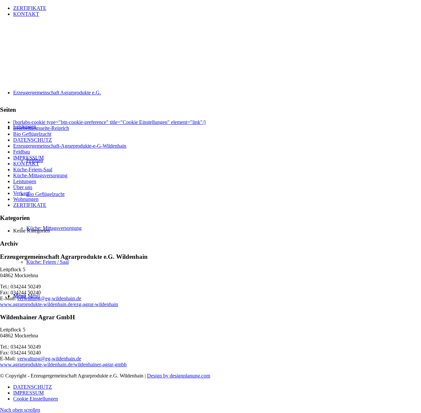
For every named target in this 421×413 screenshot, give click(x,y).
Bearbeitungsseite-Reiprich (41, 128)
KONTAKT (26, 14)
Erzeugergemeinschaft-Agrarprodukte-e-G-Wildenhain (69, 146)
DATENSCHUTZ (32, 140)
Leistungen (24, 181)
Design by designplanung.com (178, 375)
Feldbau (21, 152)
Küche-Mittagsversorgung (40, 175)
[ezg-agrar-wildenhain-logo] (49, 53)
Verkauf (21, 193)
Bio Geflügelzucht (32, 134)
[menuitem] (217, 8)
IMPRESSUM (28, 157)
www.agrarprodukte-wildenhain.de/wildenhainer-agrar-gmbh (63, 364)
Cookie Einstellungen (35, 398)
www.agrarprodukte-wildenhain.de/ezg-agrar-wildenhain (59, 304)
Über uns (22, 187)
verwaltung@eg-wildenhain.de (49, 298)
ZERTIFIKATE (29, 8)
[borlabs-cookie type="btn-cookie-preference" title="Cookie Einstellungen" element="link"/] (109, 122)
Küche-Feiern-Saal (32, 169)
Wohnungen (25, 199)
